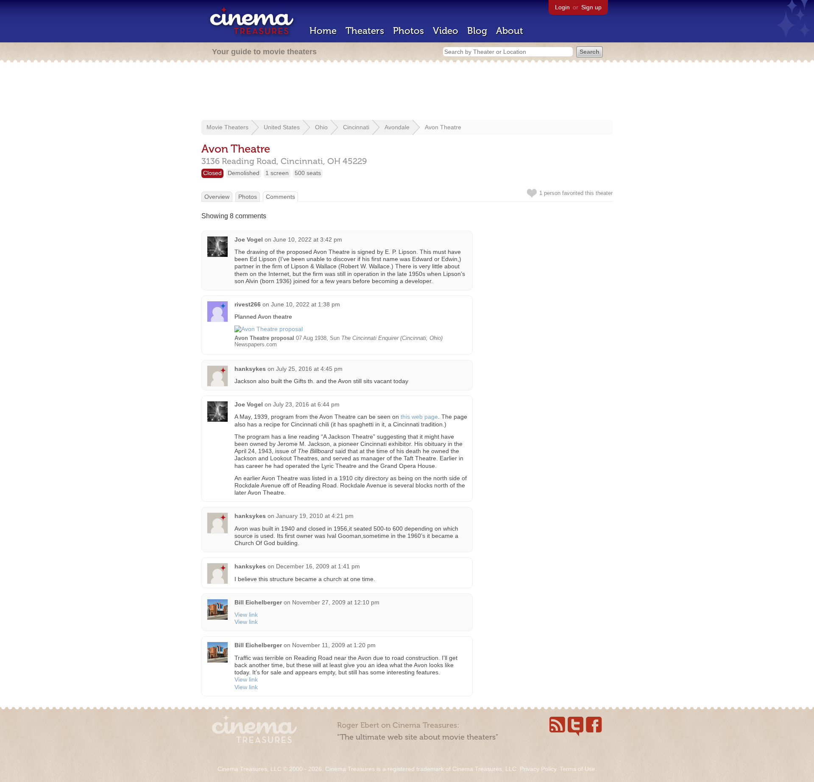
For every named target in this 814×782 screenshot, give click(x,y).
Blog (477, 30)
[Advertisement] (407, 92)
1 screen (277, 173)
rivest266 (247, 304)
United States (282, 127)
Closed (212, 173)
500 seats (308, 173)
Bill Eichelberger (258, 602)
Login (562, 7)
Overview (216, 196)
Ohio (321, 127)
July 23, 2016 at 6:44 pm (306, 404)
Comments (280, 196)
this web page (419, 416)
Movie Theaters (227, 127)
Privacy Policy (538, 768)
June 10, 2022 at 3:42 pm (307, 239)
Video (445, 30)
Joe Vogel (248, 239)
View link (246, 614)
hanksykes (250, 368)
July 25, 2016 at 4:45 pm (309, 368)
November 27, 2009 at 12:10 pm (335, 602)
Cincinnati (356, 127)
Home (323, 30)
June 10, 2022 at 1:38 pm (305, 304)
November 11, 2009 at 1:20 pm (334, 645)
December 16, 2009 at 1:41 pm (318, 566)
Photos (408, 30)
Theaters (365, 30)
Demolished (243, 173)
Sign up (591, 7)
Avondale (397, 127)
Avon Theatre (443, 127)
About (509, 30)
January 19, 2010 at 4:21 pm (315, 515)
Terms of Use (577, 768)
